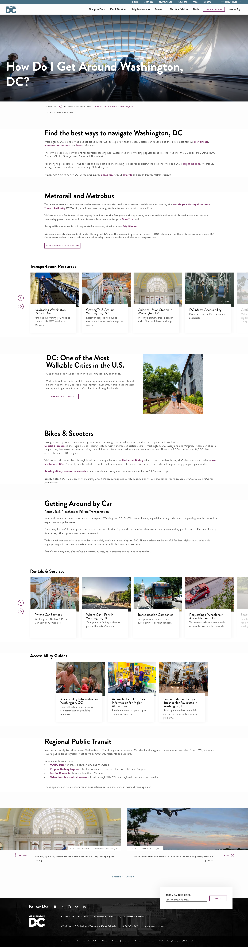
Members (182, 2)
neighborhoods (191, 164)
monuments (201, 142)
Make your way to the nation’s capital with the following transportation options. (173, 858)
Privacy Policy (66, 941)
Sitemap (127, 941)
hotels (80, 145)
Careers (115, 941)
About (104, 941)
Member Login (105, 916)
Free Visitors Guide (76, 916)
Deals (196, 9)
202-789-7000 (130, 925)
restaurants (64, 145)
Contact (138, 941)
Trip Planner (130, 226)
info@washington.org (154, 925)
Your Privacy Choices (85, 941)
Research (150, 941)
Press (196, 2)
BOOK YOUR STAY (214, 9)
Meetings (148, 2)
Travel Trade (165, 2)
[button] (55, 289)
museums (50, 145)
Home (70, 107)
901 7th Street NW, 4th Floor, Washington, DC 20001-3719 (88, 925)
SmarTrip (127, 219)
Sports (207, 2)
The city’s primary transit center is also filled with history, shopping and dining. (75, 858)
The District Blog (84, 107)
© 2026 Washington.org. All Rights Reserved (176, 941)
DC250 (135, 2)
